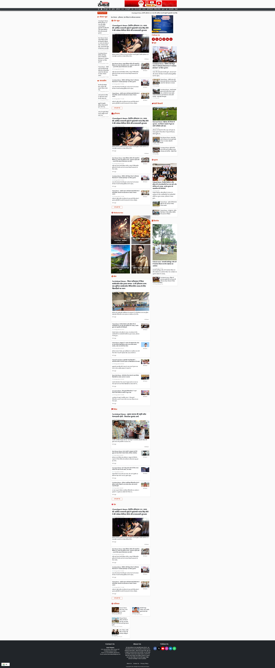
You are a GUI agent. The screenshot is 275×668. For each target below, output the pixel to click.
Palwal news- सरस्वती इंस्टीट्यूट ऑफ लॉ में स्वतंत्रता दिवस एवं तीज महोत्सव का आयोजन (164, 264)
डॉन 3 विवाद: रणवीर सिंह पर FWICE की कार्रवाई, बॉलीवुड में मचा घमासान (120, 632)
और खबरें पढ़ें (117, 108)
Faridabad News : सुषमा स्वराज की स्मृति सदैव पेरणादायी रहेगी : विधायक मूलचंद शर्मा (129, 415)
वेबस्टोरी (177, 9)
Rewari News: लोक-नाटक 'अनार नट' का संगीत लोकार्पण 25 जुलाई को (120, 610)
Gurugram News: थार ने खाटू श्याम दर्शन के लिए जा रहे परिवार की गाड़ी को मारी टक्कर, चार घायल (125, 468)
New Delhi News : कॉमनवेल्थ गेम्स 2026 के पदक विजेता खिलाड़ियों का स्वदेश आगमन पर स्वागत (125, 376)
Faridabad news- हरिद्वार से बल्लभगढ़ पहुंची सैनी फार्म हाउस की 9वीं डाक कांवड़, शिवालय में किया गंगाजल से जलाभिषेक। (164, 280)
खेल (132, 9)
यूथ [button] (166, 9)
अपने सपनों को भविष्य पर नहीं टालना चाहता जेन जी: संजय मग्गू (103, 96)
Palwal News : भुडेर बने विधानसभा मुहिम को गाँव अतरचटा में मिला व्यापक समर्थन (168, 203)
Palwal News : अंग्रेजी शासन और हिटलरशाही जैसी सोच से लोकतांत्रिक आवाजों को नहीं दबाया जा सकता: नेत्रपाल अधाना (103, 71)
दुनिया (113, 9)
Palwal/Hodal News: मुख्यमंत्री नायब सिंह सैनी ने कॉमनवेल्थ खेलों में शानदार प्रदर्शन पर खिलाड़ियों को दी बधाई (126, 360)
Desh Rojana (146, 666)
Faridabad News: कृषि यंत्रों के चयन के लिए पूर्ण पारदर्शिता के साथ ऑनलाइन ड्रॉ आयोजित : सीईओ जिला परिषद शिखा (165, 150)
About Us (129, 663)
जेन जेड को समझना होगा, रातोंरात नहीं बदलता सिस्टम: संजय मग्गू (103, 87)
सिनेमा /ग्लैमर (157, 9)
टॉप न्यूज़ (106, 9)
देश (110, 9)
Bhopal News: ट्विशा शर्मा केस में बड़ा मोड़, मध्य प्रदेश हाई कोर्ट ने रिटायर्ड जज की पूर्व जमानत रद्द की (120, 621)
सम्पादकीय (171, 9)
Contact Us (136, 663)
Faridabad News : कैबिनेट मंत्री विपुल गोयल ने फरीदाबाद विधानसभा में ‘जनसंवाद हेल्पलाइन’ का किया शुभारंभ (103, 58)
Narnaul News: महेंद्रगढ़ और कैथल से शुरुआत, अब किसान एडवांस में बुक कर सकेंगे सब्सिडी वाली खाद (164, 124)
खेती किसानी (150, 9)
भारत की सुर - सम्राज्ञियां (120, 240)
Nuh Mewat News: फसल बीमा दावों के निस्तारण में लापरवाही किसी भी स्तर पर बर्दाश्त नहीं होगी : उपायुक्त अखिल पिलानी (164, 140)
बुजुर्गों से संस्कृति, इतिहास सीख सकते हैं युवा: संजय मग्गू (103, 105)
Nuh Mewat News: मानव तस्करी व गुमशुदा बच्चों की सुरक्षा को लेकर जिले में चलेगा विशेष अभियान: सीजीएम (124, 452)
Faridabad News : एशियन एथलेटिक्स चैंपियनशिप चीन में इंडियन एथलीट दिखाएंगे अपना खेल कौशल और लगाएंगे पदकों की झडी (125, 484)
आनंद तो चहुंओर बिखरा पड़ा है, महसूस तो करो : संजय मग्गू (103, 113)
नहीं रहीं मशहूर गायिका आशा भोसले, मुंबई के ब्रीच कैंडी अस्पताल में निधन (140, 610)
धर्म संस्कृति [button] (127, 9)
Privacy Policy (144, 663)
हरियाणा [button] (118, 9)
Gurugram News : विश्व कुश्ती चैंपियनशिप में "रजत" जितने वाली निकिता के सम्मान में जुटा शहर (124, 391)
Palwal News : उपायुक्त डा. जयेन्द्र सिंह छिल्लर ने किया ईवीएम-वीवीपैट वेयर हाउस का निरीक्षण (168, 212)
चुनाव (163, 9)
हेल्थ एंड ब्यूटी (138, 9)
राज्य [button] (122, 9)
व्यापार (144, 9)
